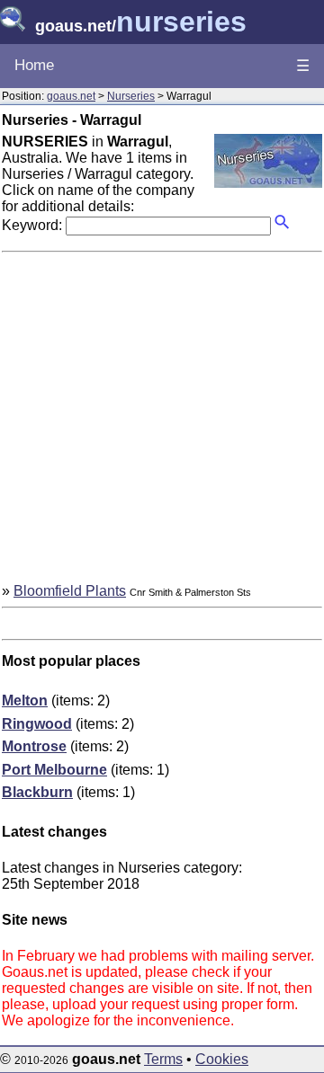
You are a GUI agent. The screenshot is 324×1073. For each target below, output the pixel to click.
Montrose (34, 746)
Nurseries (131, 96)
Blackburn (37, 792)
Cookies (221, 1059)
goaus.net (71, 96)
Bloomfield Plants (70, 591)
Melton (25, 700)
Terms (163, 1059)
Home (34, 65)
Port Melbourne (54, 769)
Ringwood (37, 724)
